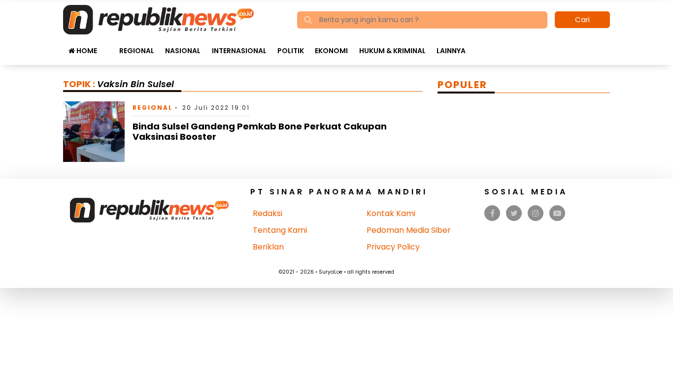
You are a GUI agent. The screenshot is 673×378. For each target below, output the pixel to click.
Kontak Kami (391, 213)
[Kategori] (107, 46)
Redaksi (267, 213)
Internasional (239, 51)
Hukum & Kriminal (392, 51)
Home (86, 51)
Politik (290, 51)
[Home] (158, 19)
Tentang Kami (280, 230)
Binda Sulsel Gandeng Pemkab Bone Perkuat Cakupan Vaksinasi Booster (260, 131)
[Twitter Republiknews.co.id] (514, 213)
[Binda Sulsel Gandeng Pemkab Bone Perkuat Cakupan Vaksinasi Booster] (94, 131)
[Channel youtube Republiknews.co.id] (557, 213)
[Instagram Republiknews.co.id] (535, 213)
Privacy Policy (393, 246)
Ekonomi (331, 51)
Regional (136, 51)
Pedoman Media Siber (409, 230)
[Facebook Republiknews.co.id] (492, 213)
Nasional (183, 51)
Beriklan (268, 246)
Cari (582, 19)
